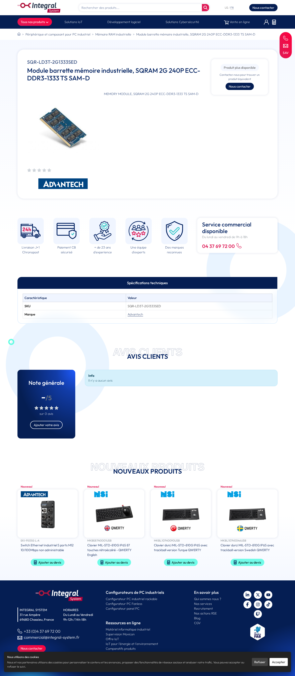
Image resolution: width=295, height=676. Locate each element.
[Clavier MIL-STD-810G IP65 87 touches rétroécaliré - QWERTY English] (114, 514)
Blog (197, 618)
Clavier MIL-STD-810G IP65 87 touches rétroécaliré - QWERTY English (109, 550)
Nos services (203, 604)
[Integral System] (38, 8)
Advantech (135, 314)
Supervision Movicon (120, 634)
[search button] (205, 7)
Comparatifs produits (121, 649)
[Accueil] (18, 34)
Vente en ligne (239, 22)
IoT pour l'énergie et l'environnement (132, 644)
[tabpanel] (147, 306)
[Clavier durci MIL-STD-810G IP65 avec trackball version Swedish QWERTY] (247, 514)
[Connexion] (266, 22)
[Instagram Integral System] (258, 604)
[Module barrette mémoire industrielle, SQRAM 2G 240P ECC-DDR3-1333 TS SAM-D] (63, 127)
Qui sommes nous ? (207, 599)
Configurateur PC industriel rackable (131, 599)
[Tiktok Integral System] (268, 604)
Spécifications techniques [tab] (147, 283)
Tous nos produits (33, 22)
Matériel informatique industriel (128, 629)
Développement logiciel (123, 22)
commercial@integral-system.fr (51, 637)
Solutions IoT (73, 22)
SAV (286, 53)
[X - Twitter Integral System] (258, 595)
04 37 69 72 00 (218, 246)
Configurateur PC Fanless (124, 604)
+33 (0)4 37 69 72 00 (42, 631)
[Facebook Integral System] (247, 604)
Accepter (278, 662)
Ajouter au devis (49, 562)
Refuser (260, 662)
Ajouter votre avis (46, 425)
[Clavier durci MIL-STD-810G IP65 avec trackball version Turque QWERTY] (181, 514)
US (227, 7)
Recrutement (203, 608)
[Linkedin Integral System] (247, 595)
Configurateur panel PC (122, 608)
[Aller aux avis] (39, 170)
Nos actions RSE (205, 613)
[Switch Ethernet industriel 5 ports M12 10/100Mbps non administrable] (47, 514)
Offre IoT (112, 639)
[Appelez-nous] (285, 37)
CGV (197, 623)
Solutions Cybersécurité (182, 22)
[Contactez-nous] (285, 45)
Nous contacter (263, 8)
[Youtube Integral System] (268, 595)
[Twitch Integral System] (258, 614)
